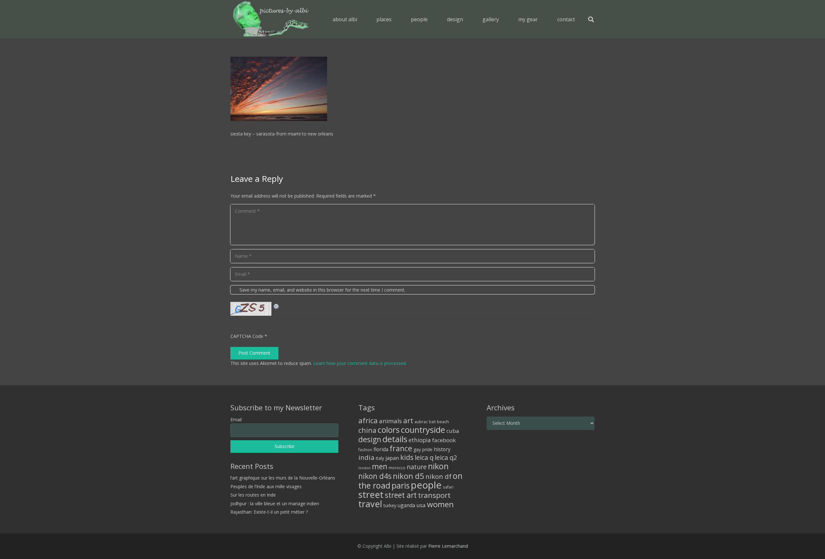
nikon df (438, 476)
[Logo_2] (270, 19)
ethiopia (420, 440)
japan (392, 457)
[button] (396, 19)
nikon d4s (375, 476)
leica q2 (446, 457)
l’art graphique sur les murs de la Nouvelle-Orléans (282, 478)
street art (401, 495)
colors (389, 429)
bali (432, 421)
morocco (397, 467)
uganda (406, 505)
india (366, 457)
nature (417, 466)
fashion (365, 449)
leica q (424, 457)
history (442, 449)
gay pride (422, 449)
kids (406, 457)
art (408, 420)
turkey (389, 505)
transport (434, 495)
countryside (423, 429)
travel (370, 504)
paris (401, 485)
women (440, 504)
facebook (444, 440)
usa (421, 505)
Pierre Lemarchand (448, 546)
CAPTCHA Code (246, 336)
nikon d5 (408, 475)
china (367, 430)
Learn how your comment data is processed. (360, 363)
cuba (452, 430)
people (426, 485)
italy (380, 458)
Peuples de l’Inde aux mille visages (266, 486)
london (364, 468)
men (379, 466)
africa (368, 420)
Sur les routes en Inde (253, 495)
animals (390, 421)
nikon (438, 466)
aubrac (421, 421)
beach (443, 421)
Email (236, 419)
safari (448, 486)
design (369, 439)
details (395, 439)
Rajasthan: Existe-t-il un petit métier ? (269, 512)
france (401, 448)
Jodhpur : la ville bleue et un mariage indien (274, 503)
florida (381, 449)
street (370, 494)
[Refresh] (276, 306)
